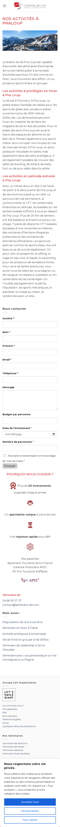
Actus (5, 722)
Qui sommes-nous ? (13, 705)
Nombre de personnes (18, 441)
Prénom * (8, 345)
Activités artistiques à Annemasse (24, 633)
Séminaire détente (12, 750)
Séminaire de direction (15, 743)
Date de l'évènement (17, 428)
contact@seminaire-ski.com (20, 604)
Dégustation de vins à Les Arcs (22, 622)
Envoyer (10, 466)
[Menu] (4, 6)
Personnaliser (30, 810)
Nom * (6, 332)
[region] (30, 793)
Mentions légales (11, 719)
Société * (8, 318)
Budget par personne (16, 414)
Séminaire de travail (13, 746)
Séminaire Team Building (16, 753)
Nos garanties (9, 709)
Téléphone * (10, 373)
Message (8, 387)
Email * (6, 359)
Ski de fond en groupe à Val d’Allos (25, 639)
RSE (4, 712)
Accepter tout (30, 802)
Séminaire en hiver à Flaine (20, 627)
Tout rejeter (30, 819)
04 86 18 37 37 (12, 600)
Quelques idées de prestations (19, 726)
